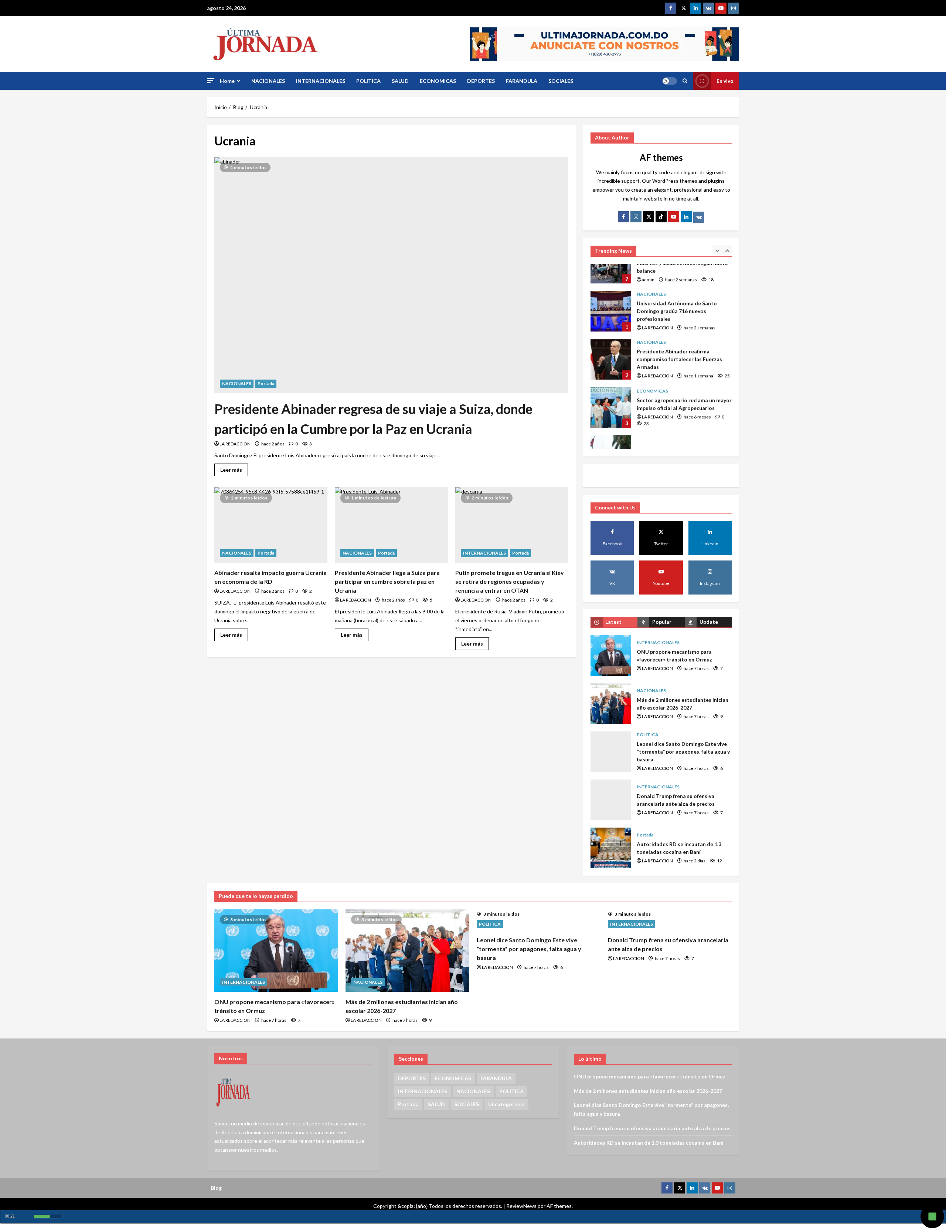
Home (227, 81)
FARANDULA (521, 81)
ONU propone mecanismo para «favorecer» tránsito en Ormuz (611, 655)
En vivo (725, 81)
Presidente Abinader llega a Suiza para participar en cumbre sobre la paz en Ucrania (387, 581)
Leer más (234, 468)
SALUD (400, 81)
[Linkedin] (695, 8)
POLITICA (368, 81)
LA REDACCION (235, 444)
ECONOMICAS (438, 81)
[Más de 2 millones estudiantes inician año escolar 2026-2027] (407, 950)
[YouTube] (673, 216)
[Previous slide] (717, 250)
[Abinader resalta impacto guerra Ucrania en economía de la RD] (270, 525)
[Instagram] (733, 8)
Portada (266, 383)
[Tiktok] (661, 216)
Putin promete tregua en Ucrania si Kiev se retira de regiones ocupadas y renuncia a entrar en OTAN (509, 581)
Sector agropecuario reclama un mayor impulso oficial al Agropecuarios (611, 380)
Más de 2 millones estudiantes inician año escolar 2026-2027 (611, 703)
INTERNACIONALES (320, 81)
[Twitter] (683, 8)
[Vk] (698, 217)
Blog (216, 1188)
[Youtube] (720, 8)
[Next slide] (727, 250)
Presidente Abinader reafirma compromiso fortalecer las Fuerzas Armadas (611, 332)
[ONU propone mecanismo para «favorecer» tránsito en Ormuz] (276, 950)
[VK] (708, 8)
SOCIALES (560, 81)
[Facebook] (670, 8)
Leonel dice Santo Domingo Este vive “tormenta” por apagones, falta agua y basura (611, 751)
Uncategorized (506, 1104)
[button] (210, 80)
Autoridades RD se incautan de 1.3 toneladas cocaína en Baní (611, 848)
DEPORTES (481, 81)
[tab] (614, 622)
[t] (648, 216)
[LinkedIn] (686, 216)
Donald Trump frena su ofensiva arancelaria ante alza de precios (611, 800)
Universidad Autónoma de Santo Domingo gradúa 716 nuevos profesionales (611, 284)
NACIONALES (268, 81)
